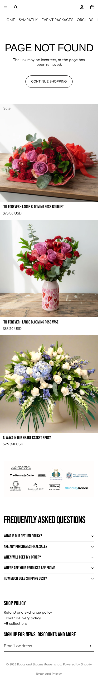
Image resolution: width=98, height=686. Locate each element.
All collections (16, 624)
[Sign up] (89, 646)
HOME (9, 20)
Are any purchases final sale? (25, 546)
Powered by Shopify (77, 664)
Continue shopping (49, 81)
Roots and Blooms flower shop (39, 664)
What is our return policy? (23, 535)
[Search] (15, 7)
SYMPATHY (28, 20)
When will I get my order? (22, 557)
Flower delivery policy (22, 618)
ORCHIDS (85, 20)
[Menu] (5, 7)
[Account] (82, 7)
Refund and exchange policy (28, 612)
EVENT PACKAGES (57, 20)
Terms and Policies (49, 674)
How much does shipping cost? (25, 578)
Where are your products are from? (29, 567)
